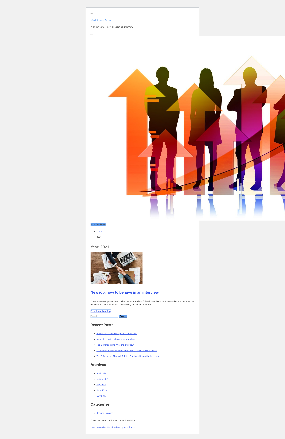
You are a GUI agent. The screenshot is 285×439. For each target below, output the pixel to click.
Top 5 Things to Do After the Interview (115, 345)
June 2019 (101, 390)
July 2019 (101, 384)
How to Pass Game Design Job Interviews (116, 333)
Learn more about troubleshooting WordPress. (113, 427)
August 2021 (102, 379)
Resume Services (104, 413)
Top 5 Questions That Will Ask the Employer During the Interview (127, 356)
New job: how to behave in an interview (125, 292)
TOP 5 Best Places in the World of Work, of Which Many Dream (126, 350)
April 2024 (101, 373)
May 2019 (101, 396)
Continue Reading (101, 311)
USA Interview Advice (101, 20)
